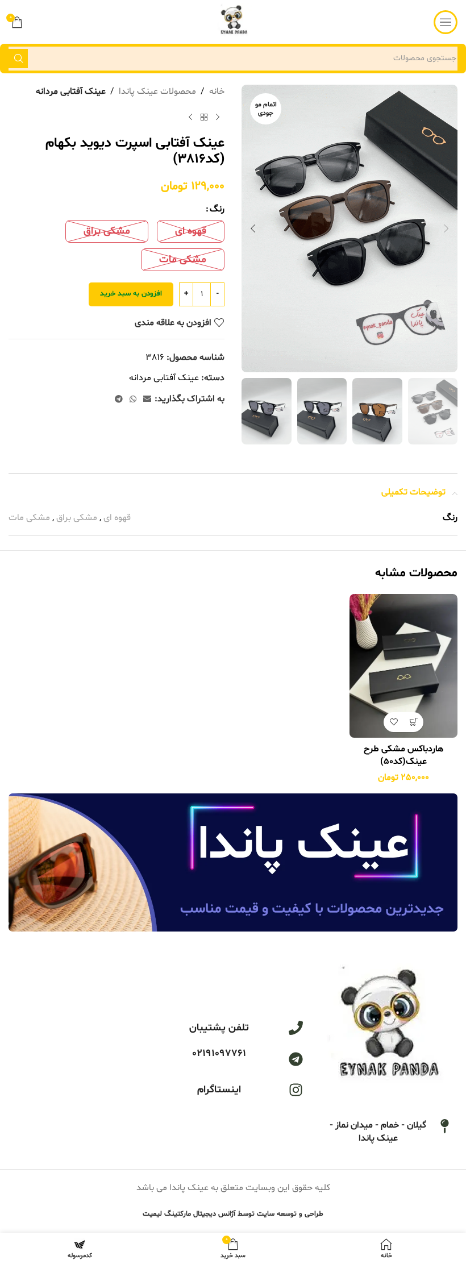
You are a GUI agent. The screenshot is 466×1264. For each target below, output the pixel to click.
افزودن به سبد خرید (131, 294)
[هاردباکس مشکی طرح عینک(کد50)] (403, 666)
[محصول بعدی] (190, 117)
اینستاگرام (219, 1090)
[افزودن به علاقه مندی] (393, 722)
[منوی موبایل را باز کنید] (445, 22)
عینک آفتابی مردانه (71, 91)
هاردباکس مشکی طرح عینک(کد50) (403, 755)
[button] (446, 228)
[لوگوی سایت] (233, 22)
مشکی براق (76, 518)
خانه (216, 91)
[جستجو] (18, 58)
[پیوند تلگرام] (118, 400)
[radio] (190, 231)
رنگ (217, 209)
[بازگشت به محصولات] (204, 117)
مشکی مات (29, 518)
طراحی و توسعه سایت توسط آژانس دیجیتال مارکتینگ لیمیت (233, 1214)
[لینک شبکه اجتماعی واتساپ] (133, 400)
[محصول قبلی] (217, 117)
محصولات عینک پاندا (157, 91)
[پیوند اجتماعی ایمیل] (147, 400)
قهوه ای (117, 518)
